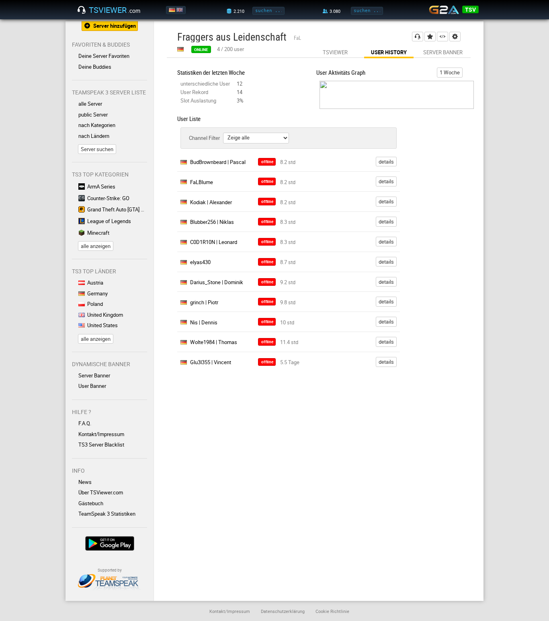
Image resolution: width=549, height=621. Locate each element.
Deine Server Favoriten (103, 55)
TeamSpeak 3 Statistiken (106, 513)
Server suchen (97, 149)
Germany (97, 293)
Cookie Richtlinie (332, 611)
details (386, 161)
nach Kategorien (96, 125)
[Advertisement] (446, 275)
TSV (470, 9)
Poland (95, 303)
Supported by (110, 570)
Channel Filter (204, 137)
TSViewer (335, 52)
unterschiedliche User (205, 83)
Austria (95, 282)
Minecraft (98, 232)
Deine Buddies (94, 66)
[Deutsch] (172, 10)
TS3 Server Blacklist (101, 444)
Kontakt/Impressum (101, 434)
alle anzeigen (96, 246)
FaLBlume (201, 182)
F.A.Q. (84, 423)
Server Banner (94, 375)
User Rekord (194, 92)
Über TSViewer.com (100, 492)
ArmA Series (101, 186)
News (85, 482)
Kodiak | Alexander (211, 202)
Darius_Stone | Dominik (216, 282)
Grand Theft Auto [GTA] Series (117, 209)
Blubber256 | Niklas (212, 221)
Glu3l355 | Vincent (210, 362)
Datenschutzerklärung (283, 611)
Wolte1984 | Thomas (213, 342)
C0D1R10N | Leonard (213, 242)
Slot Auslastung (198, 100)
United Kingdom (105, 314)
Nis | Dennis (203, 322)
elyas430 (200, 262)
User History (389, 52)
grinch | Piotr (204, 302)
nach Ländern (93, 135)
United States (102, 325)
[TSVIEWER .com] (82, 10)
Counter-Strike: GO (108, 198)
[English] (180, 10)
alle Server (90, 103)
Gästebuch (90, 503)
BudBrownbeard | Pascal (218, 162)
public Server (93, 114)
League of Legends (109, 221)
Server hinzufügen (114, 25)
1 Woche (450, 72)
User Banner (92, 385)
